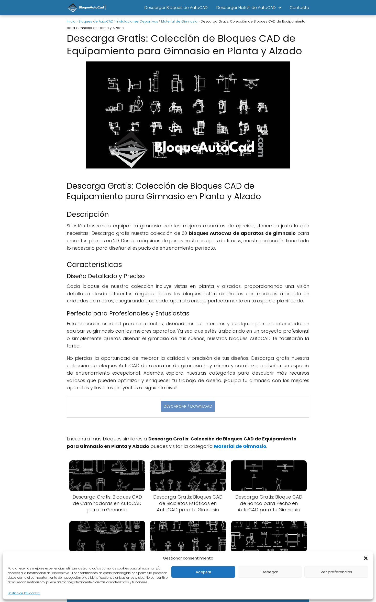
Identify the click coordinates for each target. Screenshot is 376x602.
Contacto (299, 7)
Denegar (270, 572)
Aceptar (203, 572)
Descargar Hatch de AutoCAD (246, 7)
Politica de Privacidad (24, 593)
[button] (365, 558)
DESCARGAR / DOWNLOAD (188, 406)
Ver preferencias (336, 572)
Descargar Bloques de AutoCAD (176, 7)
